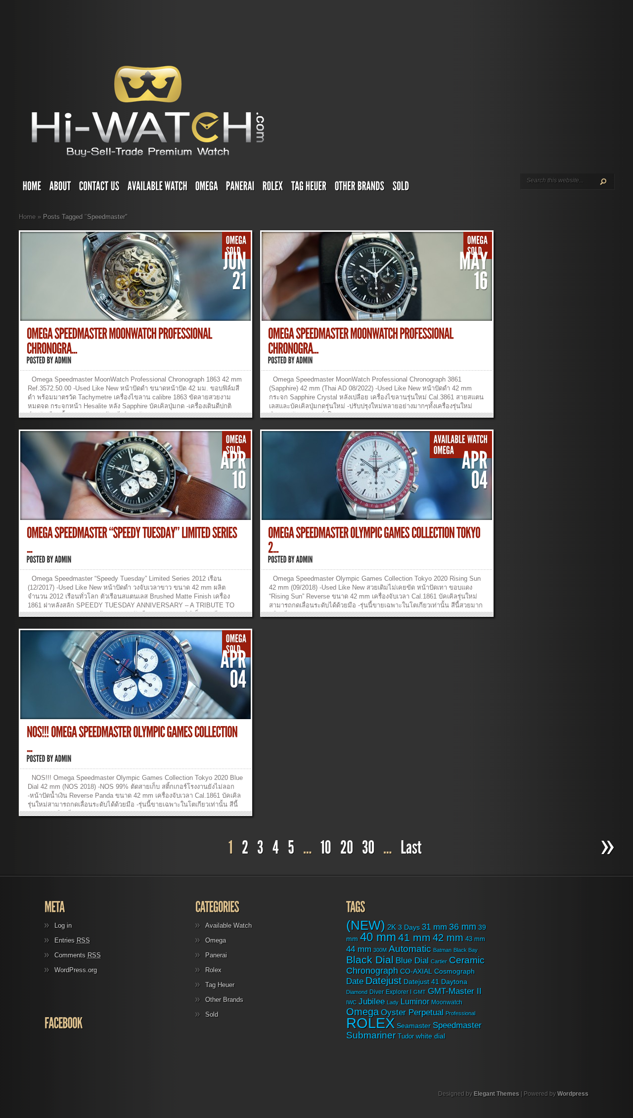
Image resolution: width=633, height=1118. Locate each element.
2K (391, 927)
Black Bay (465, 950)
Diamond (356, 992)
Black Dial (370, 959)
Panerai (216, 955)
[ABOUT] (60, 188)
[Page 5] (291, 847)
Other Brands (224, 999)
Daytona (454, 982)
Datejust (383, 980)
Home (27, 216)
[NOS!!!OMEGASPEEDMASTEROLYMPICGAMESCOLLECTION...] (133, 739)
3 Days (409, 927)
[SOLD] (401, 188)
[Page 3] (260, 847)
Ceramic (467, 960)
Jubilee (372, 1001)
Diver (376, 992)
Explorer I (398, 992)
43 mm (475, 939)
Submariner (371, 1035)
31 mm (434, 927)
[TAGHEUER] (309, 188)
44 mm (358, 949)
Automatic (410, 949)
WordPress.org (75, 970)
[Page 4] (275, 847)
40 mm (378, 937)
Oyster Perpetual (412, 1012)
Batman (442, 950)
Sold (211, 1014)
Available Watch (228, 925)
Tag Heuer (219, 985)
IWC (351, 1002)
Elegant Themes (496, 1093)
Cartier (439, 961)
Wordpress (572, 1093)
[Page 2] (245, 847)
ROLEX (370, 1023)
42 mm (448, 937)
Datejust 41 (421, 982)
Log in (63, 925)
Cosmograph (454, 971)
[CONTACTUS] (99, 188)
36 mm (462, 927)
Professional (460, 1013)
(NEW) (365, 925)
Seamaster (414, 1026)
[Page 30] (368, 847)
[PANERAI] (240, 188)
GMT (419, 992)
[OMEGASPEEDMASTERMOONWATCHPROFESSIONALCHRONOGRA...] (120, 341)
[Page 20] (347, 847)
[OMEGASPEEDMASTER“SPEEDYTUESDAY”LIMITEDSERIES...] (133, 540)
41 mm (414, 938)
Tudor (406, 1036)
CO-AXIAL (416, 971)
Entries (72, 940)
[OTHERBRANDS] (360, 188)
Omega (215, 940)
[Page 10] (326, 847)
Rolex (213, 970)
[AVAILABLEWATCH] (157, 188)
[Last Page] (412, 847)
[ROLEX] (273, 188)
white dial (430, 1036)
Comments (77, 955)
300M (380, 950)
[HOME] (32, 188)
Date (354, 981)
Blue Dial (412, 960)
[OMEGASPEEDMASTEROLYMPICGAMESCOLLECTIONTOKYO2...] (375, 540)
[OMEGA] (206, 188)
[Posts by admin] (63, 360)
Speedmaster (457, 1025)
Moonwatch (446, 1002)
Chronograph (372, 971)
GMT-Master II (455, 991)
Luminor (415, 1001)
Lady (393, 1002)
